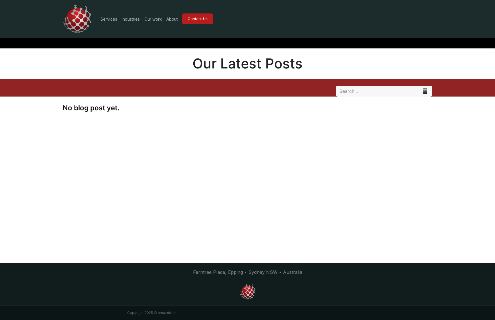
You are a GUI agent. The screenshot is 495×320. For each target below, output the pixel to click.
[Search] (425, 91)
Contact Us (198, 18)
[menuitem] (108, 19)
